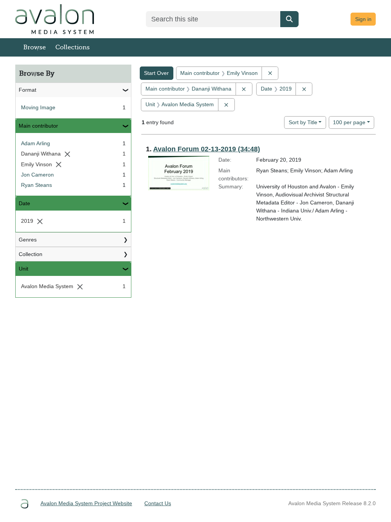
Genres (28, 240)
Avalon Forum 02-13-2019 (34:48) (206, 149)
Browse (34, 47)
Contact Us (157, 503)
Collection (30, 254)
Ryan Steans (36, 185)
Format (27, 90)
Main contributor (38, 126)
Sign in (363, 19)
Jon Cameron (37, 175)
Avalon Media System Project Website (86, 503)
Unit (23, 269)
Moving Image (38, 107)
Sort (303, 122)
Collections (72, 47)
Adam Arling (35, 143)
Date (24, 203)
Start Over (156, 73)
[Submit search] (289, 19)
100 (349, 122)
